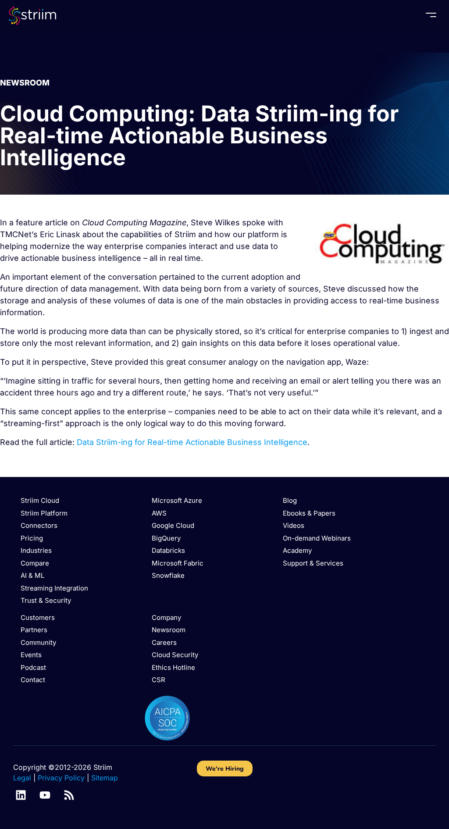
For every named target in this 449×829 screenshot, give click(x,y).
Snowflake (168, 575)
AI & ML (32, 575)
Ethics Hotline (173, 667)
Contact (33, 680)
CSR (158, 680)
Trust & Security (46, 600)
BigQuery (166, 538)
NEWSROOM (25, 82)
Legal (22, 777)
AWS (159, 513)
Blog (290, 500)
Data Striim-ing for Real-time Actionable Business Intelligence (192, 442)
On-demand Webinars (317, 538)
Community (38, 642)
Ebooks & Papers (309, 513)
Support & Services (313, 563)
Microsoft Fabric (177, 563)
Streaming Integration (54, 588)
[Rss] (69, 795)
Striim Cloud (40, 500)
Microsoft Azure (177, 500)
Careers (164, 642)
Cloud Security (175, 655)
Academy (297, 550)
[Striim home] (32, 16)
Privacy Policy (61, 777)
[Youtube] (45, 795)
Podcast (33, 667)
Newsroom (168, 630)
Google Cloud (173, 525)
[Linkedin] (21, 795)
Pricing (32, 538)
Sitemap (104, 777)
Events (31, 655)
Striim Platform (44, 513)
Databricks (168, 550)
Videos (293, 525)
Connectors (39, 525)
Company (166, 617)
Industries (36, 550)
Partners (34, 630)
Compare (35, 563)
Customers (38, 617)
